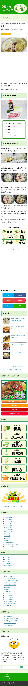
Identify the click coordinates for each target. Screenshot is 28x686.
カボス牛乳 (7, 538)
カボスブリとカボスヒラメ (11, 544)
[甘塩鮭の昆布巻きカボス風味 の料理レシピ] (6, 338)
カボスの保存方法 (8, 519)
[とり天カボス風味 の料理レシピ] (6, 329)
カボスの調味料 (8, 529)
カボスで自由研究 (8, 597)
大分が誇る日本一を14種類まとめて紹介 (11, 506)
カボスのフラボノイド (10, 576)
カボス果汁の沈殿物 (9, 578)
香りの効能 (7, 557)
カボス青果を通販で (9, 542)
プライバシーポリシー (8, 678)
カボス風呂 (7, 561)
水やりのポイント (8, 625)
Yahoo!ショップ (14, 413)
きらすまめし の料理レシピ (17, 352)
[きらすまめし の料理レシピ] (6, 355)
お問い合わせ (5, 676)
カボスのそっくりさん (10, 593)
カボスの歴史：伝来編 (10, 583)
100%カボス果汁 (8, 531)
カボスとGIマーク (8, 591)
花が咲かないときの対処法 (11, 621)
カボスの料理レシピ (6, 34)
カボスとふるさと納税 (10, 603)
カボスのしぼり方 (8, 521)
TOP (7, 17)
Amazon (14, 405)
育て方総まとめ (8, 616)
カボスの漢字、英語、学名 (11, 580)
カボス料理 (7, 536)
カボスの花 (7, 589)
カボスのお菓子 (8, 525)
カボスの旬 (7, 587)
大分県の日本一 (8, 605)
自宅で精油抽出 (8, 565)
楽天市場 (14, 409)
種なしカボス (7, 534)
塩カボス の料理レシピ (19, 366)
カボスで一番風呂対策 (10, 601)
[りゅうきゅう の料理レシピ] (6, 346)
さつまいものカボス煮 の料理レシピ (12, 369)
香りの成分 (7, 559)
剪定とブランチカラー (10, 623)
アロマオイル (7, 563)
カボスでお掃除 (8, 595)
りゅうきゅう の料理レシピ (17, 344)
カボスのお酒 (7, 527)
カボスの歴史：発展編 (10, 585)
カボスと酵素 (7, 540)
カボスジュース (8, 523)
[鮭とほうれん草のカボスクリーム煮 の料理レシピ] (6, 320)
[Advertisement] (14, 67)
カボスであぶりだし (9, 599)
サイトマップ (5, 674)
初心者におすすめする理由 (11, 618)
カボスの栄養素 (8, 517)
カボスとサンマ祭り (9, 546)
